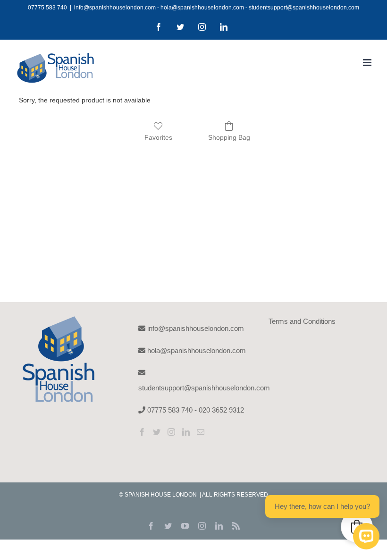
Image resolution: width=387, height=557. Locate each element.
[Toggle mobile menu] (368, 63)
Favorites (158, 137)
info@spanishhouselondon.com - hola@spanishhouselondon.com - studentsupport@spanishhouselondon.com (216, 7)
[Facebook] (142, 432)
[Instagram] (171, 432)
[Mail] (200, 432)
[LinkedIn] (186, 432)
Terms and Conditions (302, 321)
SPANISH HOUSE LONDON (161, 494)
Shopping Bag (229, 137)
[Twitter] (156, 432)
